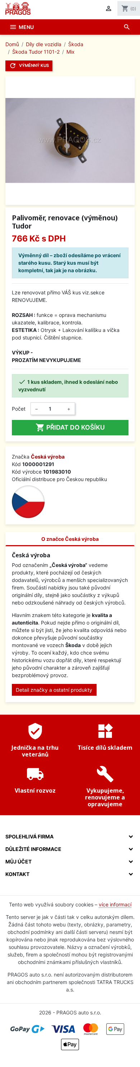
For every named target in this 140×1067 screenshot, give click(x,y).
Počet (18, 409)
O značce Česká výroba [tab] (70, 539)
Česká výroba (48, 457)
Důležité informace (33, 849)
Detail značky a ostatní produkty (54, 690)
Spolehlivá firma (29, 836)
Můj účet (18, 861)
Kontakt (17, 874)
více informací (115, 904)
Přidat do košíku (70, 427)
